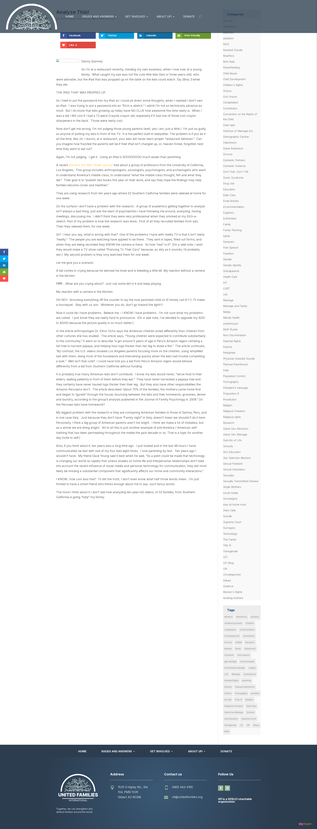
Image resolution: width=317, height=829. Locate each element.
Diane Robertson (233, 148)
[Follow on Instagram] (227, 788)
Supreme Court (232, 522)
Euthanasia (229, 218)
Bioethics (228, 55)
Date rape (229, 125)
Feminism (228, 241)
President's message (235, 387)
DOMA (238, 642)
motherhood (230, 323)
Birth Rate (229, 61)
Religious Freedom (234, 411)
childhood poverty (233, 623)
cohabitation (230, 629)
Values (227, 580)
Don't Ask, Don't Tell (235, 171)
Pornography (231, 381)
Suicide (227, 516)
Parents (227, 347)
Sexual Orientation (234, 469)
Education (229, 189)
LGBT (226, 288)
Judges (252, 668)
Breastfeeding (231, 67)
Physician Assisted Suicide (239, 358)
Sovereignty (230, 498)
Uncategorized (232, 574)
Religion (227, 405)
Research (228, 422)
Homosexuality (247, 661)
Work (226, 731)
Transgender (230, 551)
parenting (246, 680)
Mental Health (231, 317)
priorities (255, 693)
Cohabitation (230, 102)
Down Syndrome (233, 177)
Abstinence (241, 617)
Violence (228, 586)
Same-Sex (251, 706)
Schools (228, 446)
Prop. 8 (238, 699)
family (238, 648)
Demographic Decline (236, 136)
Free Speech (230, 247)
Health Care (230, 276)
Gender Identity (232, 265)
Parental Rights (232, 341)
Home (70, 16)
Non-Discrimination (234, 335)
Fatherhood (249, 648)
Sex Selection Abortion (237, 458)
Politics (227, 693)
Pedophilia (229, 352)
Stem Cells (229, 510)
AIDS (226, 44)
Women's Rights (232, 592)
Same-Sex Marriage (235, 434)
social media (230, 492)
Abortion (228, 617)
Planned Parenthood (235, 364)
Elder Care (229, 195)
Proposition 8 (231, 393)
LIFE (226, 674)
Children (250, 623)
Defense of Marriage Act (238, 131)
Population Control (234, 376)
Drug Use (228, 183)
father (226, 236)
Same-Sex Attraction (235, 428)
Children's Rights (233, 85)
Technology (230, 533)
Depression (230, 142)
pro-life (227, 699)
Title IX (227, 545)
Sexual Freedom (233, 463)
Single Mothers (232, 487)
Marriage (228, 300)
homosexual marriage (234, 668)
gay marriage (230, 661)
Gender (227, 259)
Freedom (228, 253)
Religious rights (232, 417)
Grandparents (231, 271)
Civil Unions (230, 96)
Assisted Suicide (233, 50)
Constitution (230, 108)
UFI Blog (228, 563)
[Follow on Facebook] (220, 788)
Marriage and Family (235, 306)
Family (227, 224)
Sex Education (232, 452)
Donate (189, 16)
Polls (226, 370)
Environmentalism (233, 206)
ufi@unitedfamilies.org (187, 797)
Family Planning (232, 230)
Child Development (234, 79)
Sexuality (228, 475)
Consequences (231, 636)
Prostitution (230, 399)
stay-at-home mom (234, 504)
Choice (227, 91)
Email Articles (231, 201)
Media (226, 312)
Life (225, 294)
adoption (228, 38)
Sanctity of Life (232, 440)
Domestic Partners (234, 160)
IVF (225, 282)
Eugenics (228, 212)
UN (225, 568)
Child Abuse (230, 73)
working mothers (233, 598)
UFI (225, 557)
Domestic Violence (234, 166)
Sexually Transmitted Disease (240, 481)
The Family (229, 539)
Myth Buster (230, 329)
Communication (247, 629)
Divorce (227, 154)
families (228, 648)
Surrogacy (229, 527)
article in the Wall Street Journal (91, 165)
